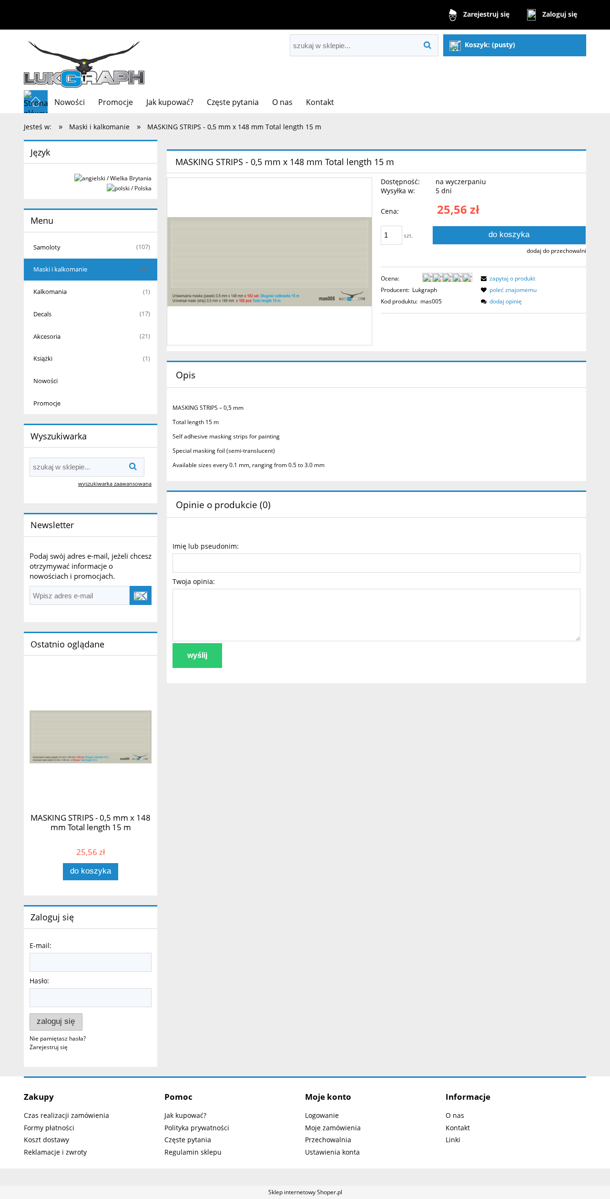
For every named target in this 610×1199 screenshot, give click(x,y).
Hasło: (39, 980)
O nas (455, 1115)
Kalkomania (50, 291)
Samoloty (47, 247)
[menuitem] (70, 102)
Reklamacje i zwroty (55, 1152)
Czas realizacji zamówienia (66, 1115)
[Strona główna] (84, 60)
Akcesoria (47, 336)
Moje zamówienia (333, 1127)
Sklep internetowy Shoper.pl (305, 1192)
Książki (42, 358)
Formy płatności (49, 1127)
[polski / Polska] (129, 188)
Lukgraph (424, 290)
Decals (42, 314)
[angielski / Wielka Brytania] (113, 178)
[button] (506, 278)
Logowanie (322, 1115)
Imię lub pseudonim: (206, 546)
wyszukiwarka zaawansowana (115, 483)
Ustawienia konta (332, 1152)
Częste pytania (187, 1139)
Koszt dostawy (46, 1139)
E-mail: (40, 945)
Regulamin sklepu (193, 1152)
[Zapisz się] (141, 595)
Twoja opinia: (194, 581)
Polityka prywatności (196, 1127)
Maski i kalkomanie (60, 269)
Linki (453, 1139)
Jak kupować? (185, 1115)
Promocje (47, 403)
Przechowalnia (328, 1139)
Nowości (45, 380)
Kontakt (458, 1127)
